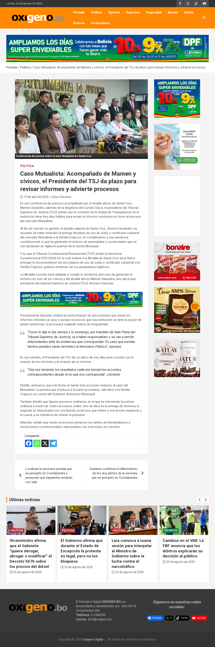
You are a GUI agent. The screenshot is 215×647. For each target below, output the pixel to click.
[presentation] (200, 500)
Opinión (114, 12)
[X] (45, 443)
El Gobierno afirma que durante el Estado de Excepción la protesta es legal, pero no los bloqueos (82, 551)
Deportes (133, 12)
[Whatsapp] (37, 443)
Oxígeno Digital (93, 639)
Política (96, 12)
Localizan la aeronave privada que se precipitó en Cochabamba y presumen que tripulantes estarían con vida (48, 475)
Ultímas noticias (24, 499)
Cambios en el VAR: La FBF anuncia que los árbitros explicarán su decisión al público (183, 548)
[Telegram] (53, 443)
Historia (79, 23)
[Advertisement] (186, 205)
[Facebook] (28, 443)
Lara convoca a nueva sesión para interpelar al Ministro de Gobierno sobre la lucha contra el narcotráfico (132, 553)
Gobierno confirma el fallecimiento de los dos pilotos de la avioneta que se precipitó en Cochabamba (113, 473)
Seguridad (153, 12)
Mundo (173, 12)
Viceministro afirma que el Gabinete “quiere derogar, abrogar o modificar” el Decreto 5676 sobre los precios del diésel (31, 553)
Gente (188, 12)
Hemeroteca (100, 23)
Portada (79, 12)
